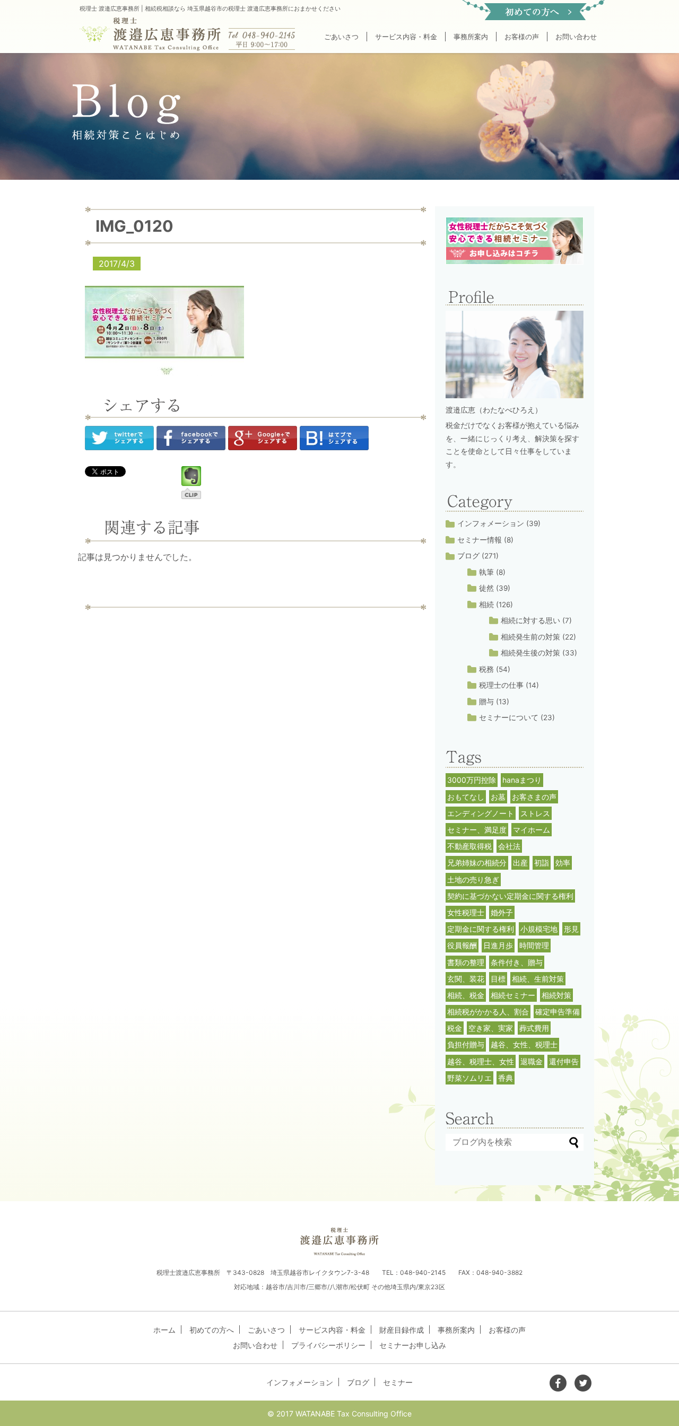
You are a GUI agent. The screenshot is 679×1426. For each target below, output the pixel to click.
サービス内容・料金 (406, 36)
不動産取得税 (469, 846)
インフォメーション (490, 523)
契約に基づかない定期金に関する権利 (510, 895)
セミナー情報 (479, 540)
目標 (498, 978)
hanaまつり (522, 779)
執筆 (486, 572)
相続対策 (556, 995)
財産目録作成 (401, 1329)
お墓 (498, 796)
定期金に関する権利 (480, 928)
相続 (486, 604)
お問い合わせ (576, 36)
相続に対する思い (530, 620)
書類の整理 (465, 962)
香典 (505, 1077)
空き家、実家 (490, 1028)
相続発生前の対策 (530, 637)
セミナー (398, 1382)
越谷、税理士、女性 (480, 1061)
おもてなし (465, 796)
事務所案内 (471, 36)
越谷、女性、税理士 (524, 1044)
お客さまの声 (534, 796)
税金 (454, 1028)
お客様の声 (521, 36)
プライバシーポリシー (328, 1345)
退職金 (531, 1061)
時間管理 (534, 945)
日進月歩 (498, 945)
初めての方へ (211, 1329)
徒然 (486, 588)
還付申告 (564, 1061)
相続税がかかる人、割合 (488, 1011)
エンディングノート (480, 813)
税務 (486, 669)
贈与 (486, 701)
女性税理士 (465, 912)
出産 (520, 862)
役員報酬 (462, 945)
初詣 (541, 862)
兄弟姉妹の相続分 (477, 862)
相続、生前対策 (538, 978)
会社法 (509, 846)
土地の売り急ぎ (473, 879)
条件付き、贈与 (517, 962)
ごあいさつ (341, 36)
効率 (562, 862)
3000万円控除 (471, 779)
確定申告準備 (557, 1011)
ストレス (535, 813)
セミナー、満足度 (477, 829)
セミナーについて (508, 717)
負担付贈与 (465, 1044)
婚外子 (502, 912)
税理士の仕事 (501, 685)
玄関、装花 (465, 978)
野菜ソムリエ (469, 1077)
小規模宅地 (539, 928)
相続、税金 (465, 995)
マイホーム (531, 829)
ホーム (164, 1329)
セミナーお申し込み (412, 1345)
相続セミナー (513, 995)
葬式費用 (534, 1028)
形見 (571, 928)
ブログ (468, 556)
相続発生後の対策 (530, 653)
